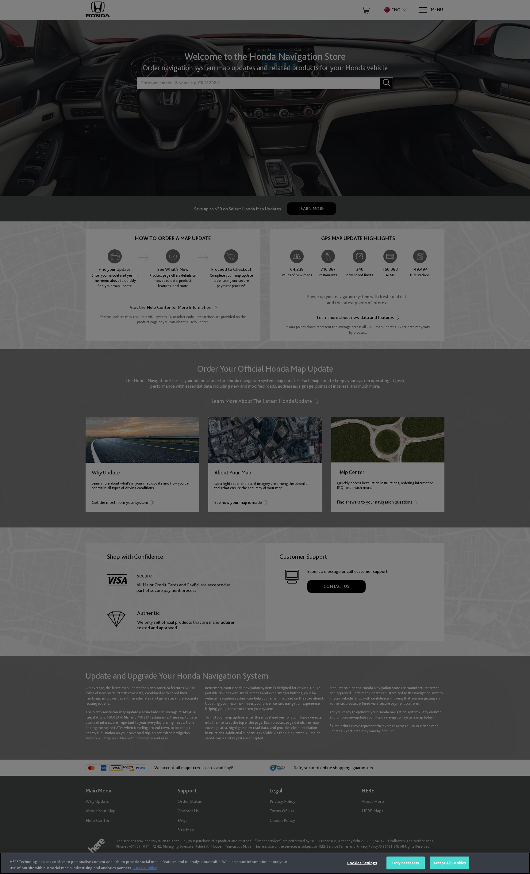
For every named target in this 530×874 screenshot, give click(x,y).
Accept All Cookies (449, 863)
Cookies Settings (362, 863)
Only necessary (405, 863)
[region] (265, 863)
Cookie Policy (145, 867)
